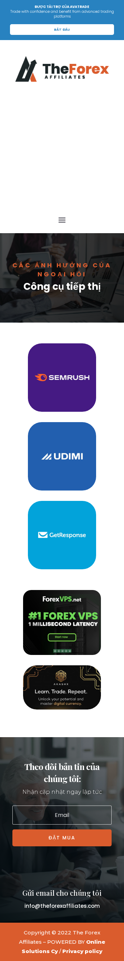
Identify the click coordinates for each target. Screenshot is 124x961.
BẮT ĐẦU (62, 29)
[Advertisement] (62, 148)
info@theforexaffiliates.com (62, 906)
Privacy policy (82, 951)
